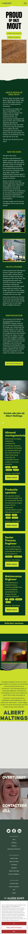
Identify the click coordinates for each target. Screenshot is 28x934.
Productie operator (11, 491)
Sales (14, 839)
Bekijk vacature (12, 477)
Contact (14, 893)
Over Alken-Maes (14, 883)
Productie (14, 845)
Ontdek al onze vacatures (14, 33)
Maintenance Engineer (13, 577)
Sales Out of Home (14, 861)
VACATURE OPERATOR (14, 363)
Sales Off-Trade (14, 858)
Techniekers (14, 864)
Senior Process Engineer (11, 540)
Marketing (14, 842)
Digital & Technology (14, 871)
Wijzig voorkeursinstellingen (14, 927)
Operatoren (14, 867)
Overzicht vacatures (14, 886)
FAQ (14, 889)
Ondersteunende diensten (14, 849)
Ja (14, 923)
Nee (14, 931)
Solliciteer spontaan (14, 623)
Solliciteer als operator (14, 37)
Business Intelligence (14, 874)
